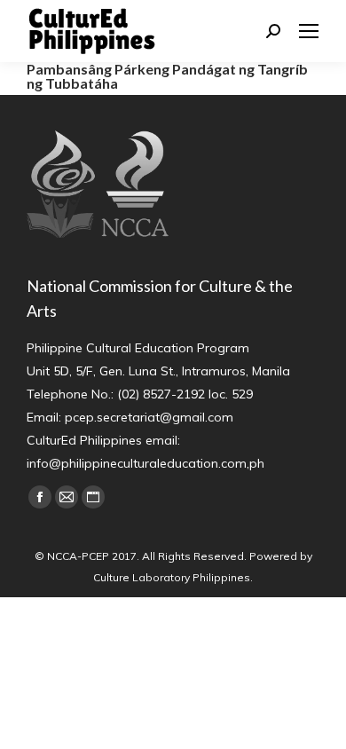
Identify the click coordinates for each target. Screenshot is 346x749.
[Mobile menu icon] (308, 31)
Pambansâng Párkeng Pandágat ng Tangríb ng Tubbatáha (167, 75)
